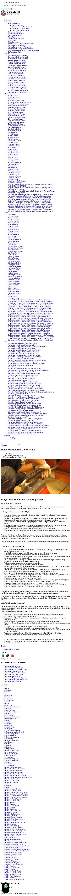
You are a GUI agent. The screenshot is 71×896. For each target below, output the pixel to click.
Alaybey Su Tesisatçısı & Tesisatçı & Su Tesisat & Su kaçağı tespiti (30, 187)
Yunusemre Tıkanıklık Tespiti (13, 668)
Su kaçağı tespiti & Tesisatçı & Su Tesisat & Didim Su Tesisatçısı (29, 330)
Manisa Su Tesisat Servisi (12, 872)
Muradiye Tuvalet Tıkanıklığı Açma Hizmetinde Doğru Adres (27, 414)
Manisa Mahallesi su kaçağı (13, 774)
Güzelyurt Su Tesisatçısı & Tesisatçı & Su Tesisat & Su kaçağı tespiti (30, 206)
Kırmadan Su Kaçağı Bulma (21, 28)
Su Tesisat (7, 764)
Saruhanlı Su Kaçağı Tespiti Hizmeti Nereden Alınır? (25, 409)
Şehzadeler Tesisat (14, 127)
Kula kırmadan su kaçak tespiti (14, 732)
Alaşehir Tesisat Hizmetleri (17, 62)
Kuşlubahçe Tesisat (14, 176)
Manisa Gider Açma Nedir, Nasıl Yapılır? (21, 365)
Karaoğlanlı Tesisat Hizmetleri (18, 90)
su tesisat (7, 690)
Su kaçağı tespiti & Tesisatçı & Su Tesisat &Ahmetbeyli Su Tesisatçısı (30, 335)
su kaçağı (7, 747)
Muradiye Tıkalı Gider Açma (13, 819)
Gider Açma (12, 37)
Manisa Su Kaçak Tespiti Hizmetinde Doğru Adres (24, 357)
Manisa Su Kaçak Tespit (12, 800)
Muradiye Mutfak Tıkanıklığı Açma (15, 831)
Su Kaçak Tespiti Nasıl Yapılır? (22, 27)
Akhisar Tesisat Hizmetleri (16, 60)
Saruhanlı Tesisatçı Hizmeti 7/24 (18, 417)
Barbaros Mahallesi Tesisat (17, 117)
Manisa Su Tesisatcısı (11, 806)
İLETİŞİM (4, 445)
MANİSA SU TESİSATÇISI (17, 186)
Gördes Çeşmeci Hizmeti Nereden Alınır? (21, 410)
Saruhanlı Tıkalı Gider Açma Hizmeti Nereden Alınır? (25, 387)
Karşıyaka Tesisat (14, 278)
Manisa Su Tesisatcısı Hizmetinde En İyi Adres (23, 362)
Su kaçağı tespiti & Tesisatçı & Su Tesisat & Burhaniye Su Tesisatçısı (30, 318)
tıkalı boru (7, 713)
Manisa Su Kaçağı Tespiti (16, 193)
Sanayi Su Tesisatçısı (15, 182)
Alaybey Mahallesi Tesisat (16, 110)
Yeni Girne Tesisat (14, 290)
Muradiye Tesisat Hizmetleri (17, 92)
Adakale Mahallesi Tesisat (16, 100)
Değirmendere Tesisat (15, 246)
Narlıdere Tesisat (13, 295)
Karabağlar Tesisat (14, 275)
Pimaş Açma (12, 40)
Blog (5, 342)
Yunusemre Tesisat (14, 131)
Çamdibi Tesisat (13, 241)
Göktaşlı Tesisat (13, 169)
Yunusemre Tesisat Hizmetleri (18, 59)
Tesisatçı (7, 762)
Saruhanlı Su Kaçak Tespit (13, 854)
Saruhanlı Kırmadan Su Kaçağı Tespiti (16, 846)
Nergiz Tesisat (12, 296)
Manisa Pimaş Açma (15, 35)
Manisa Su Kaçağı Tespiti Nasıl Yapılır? (21, 345)
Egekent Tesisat (13, 249)
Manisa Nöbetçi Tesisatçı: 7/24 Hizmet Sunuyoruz (24, 400)
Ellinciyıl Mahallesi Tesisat (16, 126)
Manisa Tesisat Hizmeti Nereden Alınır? (21, 358)
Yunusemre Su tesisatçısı (12, 681)
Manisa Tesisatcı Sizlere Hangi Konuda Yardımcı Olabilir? (27, 360)
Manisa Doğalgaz (10, 824)
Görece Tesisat (13, 258)
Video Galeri (12, 439)
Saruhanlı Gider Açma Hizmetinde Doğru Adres (23, 375)
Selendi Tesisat (13, 154)
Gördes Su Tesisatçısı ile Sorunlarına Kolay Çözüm (25, 419)
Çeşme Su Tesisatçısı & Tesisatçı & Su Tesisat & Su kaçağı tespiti (29, 306)
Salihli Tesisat (12, 149)
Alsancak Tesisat (13, 221)
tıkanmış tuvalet (9, 710)
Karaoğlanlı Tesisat (14, 162)
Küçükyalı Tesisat (14, 283)
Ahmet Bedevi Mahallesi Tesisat (18, 104)
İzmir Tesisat (12, 214)
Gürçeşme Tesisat (14, 265)
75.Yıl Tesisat (12, 99)
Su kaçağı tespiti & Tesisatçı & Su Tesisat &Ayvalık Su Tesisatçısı (29, 315)
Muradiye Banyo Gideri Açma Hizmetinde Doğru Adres (26, 397)
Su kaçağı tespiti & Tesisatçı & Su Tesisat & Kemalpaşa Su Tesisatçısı (31, 337)
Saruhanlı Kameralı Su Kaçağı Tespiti (16, 851)
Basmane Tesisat (13, 228)
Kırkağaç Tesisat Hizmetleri (17, 69)
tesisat (6, 688)
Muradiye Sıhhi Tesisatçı (12, 836)
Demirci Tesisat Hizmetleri (16, 64)
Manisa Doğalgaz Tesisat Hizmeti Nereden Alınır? (24, 404)
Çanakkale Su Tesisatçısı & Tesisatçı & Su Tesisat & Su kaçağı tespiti (30, 340)
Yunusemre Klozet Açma (12, 676)
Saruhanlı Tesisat (14, 152)
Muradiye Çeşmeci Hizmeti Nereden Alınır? (22, 377)
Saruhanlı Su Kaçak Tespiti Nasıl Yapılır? (21, 429)
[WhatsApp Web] (5, 887)
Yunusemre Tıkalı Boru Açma (13, 674)
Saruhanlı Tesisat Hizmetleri (17, 79)
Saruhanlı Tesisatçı (10, 857)
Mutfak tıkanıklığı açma (11, 750)
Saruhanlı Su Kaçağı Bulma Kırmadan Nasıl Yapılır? (25, 383)
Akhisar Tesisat (13, 136)
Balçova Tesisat (13, 226)
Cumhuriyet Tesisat (14, 129)
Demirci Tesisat (13, 139)
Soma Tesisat (12, 156)
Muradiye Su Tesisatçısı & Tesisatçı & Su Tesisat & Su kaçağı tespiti (30, 209)
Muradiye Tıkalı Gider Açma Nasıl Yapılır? (21, 372)
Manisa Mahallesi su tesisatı (13, 772)
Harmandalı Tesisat (14, 268)
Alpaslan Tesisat (13, 219)
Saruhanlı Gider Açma (11, 862)
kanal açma (8, 723)
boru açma (7, 697)
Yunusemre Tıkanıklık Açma (13, 671)
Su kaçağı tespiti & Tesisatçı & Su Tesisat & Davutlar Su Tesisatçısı (30, 325)
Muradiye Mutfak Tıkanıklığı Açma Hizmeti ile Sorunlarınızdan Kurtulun (31, 392)
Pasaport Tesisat (13, 285)
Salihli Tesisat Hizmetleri (16, 74)
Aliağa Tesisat (12, 218)
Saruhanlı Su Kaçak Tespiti (13, 852)
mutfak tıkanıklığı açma (11, 759)
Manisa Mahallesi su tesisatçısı (14, 769)
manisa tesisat (9, 784)
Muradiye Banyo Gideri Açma (14, 832)
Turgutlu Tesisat (13, 157)
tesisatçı (7, 744)
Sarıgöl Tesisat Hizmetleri (16, 75)
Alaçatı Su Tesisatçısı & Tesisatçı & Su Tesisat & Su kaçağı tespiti (29, 308)
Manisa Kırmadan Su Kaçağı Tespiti (16, 792)
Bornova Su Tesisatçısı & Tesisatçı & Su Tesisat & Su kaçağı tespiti (30, 311)
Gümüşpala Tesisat (14, 263)
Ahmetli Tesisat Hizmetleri (16, 77)
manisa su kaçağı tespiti (12, 789)
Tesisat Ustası (12, 367)
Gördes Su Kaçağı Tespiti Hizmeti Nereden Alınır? (24, 412)
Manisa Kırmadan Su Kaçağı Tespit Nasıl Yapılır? (24, 350)
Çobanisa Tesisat (14, 172)
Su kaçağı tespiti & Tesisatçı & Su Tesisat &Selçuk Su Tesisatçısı (29, 326)
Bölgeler (7, 54)
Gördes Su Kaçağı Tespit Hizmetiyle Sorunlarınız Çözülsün (27, 427)
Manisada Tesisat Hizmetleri (17, 55)
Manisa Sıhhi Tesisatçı (11, 826)
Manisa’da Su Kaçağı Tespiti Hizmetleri (21, 48)
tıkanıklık (7, 692)
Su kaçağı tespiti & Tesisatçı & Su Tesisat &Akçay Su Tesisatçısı (29, 316)
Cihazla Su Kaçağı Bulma (20, 30)
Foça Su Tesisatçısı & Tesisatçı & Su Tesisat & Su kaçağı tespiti (29, 300)
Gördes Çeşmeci (9, 869)
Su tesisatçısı (8, 757)
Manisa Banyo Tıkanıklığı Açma (14, 829)
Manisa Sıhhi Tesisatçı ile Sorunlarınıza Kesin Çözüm (25, 422)
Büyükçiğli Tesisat (14, 238)
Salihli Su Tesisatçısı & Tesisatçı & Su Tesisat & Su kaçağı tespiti (29, 201)
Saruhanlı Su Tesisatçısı (12, 859)
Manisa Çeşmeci (9, 807)
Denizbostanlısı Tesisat (15, 248)
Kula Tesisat (12, 147)
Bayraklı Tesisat (13, 231)
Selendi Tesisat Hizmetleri (16, 80)
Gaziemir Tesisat (13, 256)
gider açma (8, 695)
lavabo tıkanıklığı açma (11, 649)
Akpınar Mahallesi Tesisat (16, 109)
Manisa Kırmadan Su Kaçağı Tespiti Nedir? (22, 348)
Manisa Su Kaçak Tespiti (12, 799)
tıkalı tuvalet (8, 708)
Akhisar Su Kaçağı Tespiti (12, 730)
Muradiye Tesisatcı (10, 812)
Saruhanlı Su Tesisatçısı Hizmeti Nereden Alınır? (24, 385)
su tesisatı (7, 745)
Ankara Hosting (31, 893)
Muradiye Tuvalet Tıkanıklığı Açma (15, 842)
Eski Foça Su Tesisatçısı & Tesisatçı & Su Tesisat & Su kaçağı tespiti (30, 303)
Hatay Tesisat (12, 271)
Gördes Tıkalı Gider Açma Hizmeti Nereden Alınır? (24, 405)
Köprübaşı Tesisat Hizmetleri (17, 70)
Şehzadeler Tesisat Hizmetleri (18, 57)
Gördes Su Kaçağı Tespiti (12, 874)
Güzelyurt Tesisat (13, 177)
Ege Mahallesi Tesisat (15, 124)
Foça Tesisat (12, 254)
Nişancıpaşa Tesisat (14, 171)
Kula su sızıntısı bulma (11, 737)
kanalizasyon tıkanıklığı (12, 707)
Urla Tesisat (12, 286)
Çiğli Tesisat (12, 244)
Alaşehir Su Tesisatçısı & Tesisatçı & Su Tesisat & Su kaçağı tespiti (30, 204)
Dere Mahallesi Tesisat (15, 119)
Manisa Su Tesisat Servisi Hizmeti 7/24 (21, 420)
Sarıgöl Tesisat (13, 151)
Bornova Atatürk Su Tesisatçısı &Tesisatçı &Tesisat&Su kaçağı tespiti (30, 313)
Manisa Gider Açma (10, 809)
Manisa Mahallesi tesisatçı (13, 770)
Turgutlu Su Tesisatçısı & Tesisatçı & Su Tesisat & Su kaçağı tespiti (30, 184)
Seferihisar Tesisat (14, 291)
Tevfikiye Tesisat (13, 166)
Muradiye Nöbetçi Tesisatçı (13, 841)
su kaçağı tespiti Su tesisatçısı (14, 879)
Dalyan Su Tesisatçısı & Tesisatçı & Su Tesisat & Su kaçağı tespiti (29, 310)
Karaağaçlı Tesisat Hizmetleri (17, 89)
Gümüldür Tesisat (14, 261)
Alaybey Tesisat (13, 159)
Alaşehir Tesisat (13, 137)
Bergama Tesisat (13, 281)
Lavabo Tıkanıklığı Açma (16, 38)
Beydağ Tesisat (13, 233)
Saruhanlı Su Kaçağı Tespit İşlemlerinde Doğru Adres (25, 415)
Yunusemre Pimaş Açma (12, 666)
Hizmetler (7, 22)
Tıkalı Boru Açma (13, 42)
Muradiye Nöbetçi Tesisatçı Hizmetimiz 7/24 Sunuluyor (26, 407)
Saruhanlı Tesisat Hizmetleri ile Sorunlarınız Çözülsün (25, 432)
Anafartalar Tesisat (14, 97)
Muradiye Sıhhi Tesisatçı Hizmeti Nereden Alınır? (24, 398)
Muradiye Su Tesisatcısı (12, 814)
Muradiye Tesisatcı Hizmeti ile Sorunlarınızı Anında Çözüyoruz (28, 370)
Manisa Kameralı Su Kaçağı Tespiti (15, 797)
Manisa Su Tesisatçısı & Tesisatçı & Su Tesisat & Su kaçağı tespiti (29, 196)
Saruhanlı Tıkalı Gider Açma (13, 864)
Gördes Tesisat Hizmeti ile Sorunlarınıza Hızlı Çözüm (25, 388)
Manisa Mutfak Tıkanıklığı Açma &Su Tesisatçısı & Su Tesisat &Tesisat (31, 194)
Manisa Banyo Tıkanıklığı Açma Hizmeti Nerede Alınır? (26, 390)
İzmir (6, 213)
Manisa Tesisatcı (9, 804)
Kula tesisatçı (8, 739)
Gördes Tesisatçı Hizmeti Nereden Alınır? (21, 434)
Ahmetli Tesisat (13, 134)
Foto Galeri (11, 437)
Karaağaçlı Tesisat (14, 161)
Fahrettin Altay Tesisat (15, 251)
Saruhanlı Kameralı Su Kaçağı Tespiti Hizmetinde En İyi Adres (28, 425)
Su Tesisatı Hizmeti (14, 32)
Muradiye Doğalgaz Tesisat (13, 827)
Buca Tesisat (12, 236)
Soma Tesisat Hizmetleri (16, 82)
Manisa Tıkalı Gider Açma (12, 811)
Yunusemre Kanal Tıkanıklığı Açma (15, 669)
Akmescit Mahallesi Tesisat (17, 107)
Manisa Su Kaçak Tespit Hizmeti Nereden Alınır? (24, 355)
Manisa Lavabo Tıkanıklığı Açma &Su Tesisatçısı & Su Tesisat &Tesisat (31, 191)
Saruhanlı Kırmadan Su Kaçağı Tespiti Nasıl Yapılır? (25, 424)
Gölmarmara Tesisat (14, 141)
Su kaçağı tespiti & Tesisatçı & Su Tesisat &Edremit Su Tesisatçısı (29, 320)
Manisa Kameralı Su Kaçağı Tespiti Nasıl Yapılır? (24, 353)
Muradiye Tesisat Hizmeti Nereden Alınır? (21, 402)
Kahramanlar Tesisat (15, 276)
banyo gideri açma (10, 752)
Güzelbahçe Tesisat (14, 266)
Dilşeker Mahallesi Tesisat (16, 121)
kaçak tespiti (8, 698)
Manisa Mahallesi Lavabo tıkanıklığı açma (18, 777)
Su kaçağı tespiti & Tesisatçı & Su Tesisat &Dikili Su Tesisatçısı (28, 331)
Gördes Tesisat (13, 142)
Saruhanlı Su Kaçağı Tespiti (13, 844)
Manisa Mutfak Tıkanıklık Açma (14, 822)
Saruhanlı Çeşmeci (10, 861)
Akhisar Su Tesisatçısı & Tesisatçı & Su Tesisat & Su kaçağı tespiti (29, 198)
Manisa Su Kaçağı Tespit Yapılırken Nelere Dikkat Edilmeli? (27, 347)
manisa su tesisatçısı (11, 782)
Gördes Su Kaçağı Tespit (12, 871)
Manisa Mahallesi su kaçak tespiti (15, 775)
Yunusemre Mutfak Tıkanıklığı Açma (16, 679)
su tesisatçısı (8, 742)
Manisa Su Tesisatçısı (11, 780)
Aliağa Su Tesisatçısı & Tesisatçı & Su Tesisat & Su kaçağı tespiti (29, 305)
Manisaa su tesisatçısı (11, 740)
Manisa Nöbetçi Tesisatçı (12, 839)
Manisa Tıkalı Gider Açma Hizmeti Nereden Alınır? (24, 368)
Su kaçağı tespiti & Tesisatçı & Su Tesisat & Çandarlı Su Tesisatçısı (30, 321)
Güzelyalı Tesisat (13, 270)
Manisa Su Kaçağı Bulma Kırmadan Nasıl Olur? (23, 352)
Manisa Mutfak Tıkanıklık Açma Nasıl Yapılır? (23, 343)
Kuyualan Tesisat (13, 174)
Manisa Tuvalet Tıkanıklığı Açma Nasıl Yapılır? (23, 382)
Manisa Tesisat (9, 94)
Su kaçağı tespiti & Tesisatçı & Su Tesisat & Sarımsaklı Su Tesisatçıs (30, 323)
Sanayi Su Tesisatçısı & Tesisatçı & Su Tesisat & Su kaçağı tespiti (29, 203)
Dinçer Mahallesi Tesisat (16, 122)
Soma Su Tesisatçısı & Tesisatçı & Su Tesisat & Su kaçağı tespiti (29, 208)
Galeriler (7, 435)
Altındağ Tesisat (13, 223)
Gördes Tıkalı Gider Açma (12, 876)
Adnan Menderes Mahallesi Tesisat (19, 102)
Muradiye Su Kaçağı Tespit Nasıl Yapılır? (21, 378)
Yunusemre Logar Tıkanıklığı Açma (15, 678)
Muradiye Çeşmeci (10, 816)
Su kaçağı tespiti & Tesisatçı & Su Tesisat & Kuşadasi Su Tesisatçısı (30, 328)
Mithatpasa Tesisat (14, 293)
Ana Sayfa (7, 20)
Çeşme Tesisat (13, 243)
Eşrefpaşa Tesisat (14, 253)
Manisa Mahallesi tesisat (12, 767)
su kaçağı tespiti (9, 755)
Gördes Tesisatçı (9, 866)
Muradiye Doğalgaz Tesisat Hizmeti (19, 380)
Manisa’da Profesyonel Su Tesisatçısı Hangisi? (23, 50)
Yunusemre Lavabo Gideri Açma (15, 673)
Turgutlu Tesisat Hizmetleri (17, 84)
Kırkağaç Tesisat (13, 144)
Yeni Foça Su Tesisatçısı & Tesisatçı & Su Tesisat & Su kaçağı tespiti (30, 301)
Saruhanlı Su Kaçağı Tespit (13, 847)
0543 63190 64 (21, 5)
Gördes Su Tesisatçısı (11, 867)
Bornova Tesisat (13, 234)
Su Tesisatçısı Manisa (15, 52)
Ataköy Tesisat (13, 224)
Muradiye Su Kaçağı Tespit (13, 817)
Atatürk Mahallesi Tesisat (16, 114)
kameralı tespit (9, 700)
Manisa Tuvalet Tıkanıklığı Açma (15, 834)
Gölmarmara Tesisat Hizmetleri (18, 65)
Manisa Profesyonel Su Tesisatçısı (19, 47)
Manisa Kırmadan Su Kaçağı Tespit (15, 794)
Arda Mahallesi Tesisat (15, 112)
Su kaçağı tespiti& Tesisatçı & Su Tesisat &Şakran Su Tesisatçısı (29, 333)
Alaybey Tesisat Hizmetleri (17, 85)
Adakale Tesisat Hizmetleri (17, 87)
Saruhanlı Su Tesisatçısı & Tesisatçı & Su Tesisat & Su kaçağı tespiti (30, 211)
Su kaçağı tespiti (9, 765)
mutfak (6, 703)
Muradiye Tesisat (13, 164)
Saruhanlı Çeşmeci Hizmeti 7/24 (18, 393)
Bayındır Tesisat (13, 229)
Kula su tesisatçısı (10, 735)
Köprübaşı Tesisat (14, 146)
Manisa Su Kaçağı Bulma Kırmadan (16, 795)
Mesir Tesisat (12, 167)
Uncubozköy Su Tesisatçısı (17, 181)
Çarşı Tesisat (12, 132)
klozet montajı (8, 715)
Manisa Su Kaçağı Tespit (12, 790)
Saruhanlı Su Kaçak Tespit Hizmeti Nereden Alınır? (25, 430)
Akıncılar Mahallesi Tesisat (17, 105)
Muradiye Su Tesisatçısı (16, 189)
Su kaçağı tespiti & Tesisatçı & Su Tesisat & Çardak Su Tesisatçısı (29, 338)
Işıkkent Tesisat (13, 273)
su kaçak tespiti (9, 749)
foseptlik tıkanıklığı (10, 718)
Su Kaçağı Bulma (14, 23)
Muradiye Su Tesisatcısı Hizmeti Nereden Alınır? (24, 373)
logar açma (8, 728)
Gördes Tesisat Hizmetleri (16, 67)
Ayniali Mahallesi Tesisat (16, 115)
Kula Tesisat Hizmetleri (15, 72)
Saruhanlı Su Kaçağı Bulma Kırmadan (16, 849)
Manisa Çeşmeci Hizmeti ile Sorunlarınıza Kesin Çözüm (26, 363)
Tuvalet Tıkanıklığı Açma (16, 33)
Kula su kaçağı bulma (11, 733)
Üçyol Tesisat (12, 288)
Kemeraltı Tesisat (13, 280)
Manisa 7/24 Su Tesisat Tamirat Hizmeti (21, 43)
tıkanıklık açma (9, 727)
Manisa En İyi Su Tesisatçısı (17, 45)
